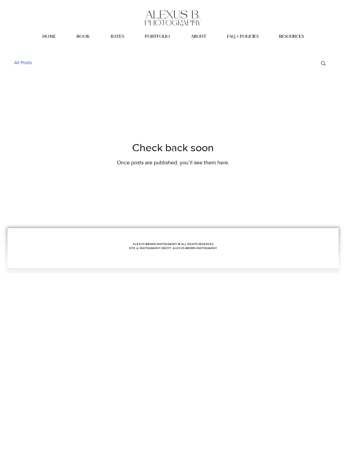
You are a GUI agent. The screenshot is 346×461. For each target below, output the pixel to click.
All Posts (23, 62)
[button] (157, 36)
